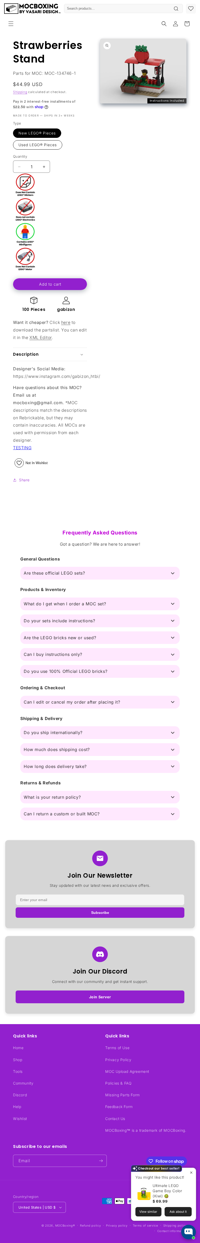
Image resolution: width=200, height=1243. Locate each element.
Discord (20, 1095)
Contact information (172, 1231)
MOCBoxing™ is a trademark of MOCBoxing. (145, 1130)
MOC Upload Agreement (127, 1071)
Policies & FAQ (118, 1083)
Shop (17, 1059)
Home (18, 1047)
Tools (18, 1071)
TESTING (22, 447)
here (65, 322)
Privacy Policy (118, 1059)
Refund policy (90, 1225)
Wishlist (20, 1118)
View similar (148, 1212)
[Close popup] (191, 1173)
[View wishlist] (191, 9)
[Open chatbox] (188, 1232)
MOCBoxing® (65, 1225)
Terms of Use (117, 1047)
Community (23, 1083)
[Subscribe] (101, 1161)
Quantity (20, 156)
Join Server (100, 997)
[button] (11, 23)
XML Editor (40, 337)
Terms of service (145, 1225)
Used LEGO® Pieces (37, 145)
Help (17, 1106)
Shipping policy (175, 1225)
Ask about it (178, 1212)
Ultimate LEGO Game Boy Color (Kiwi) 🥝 (167, 1190)
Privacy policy (117, 1225)
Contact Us (115, 1118)
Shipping (20, 92)
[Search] (176, 8)
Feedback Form (119, 1106)
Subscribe (100, 912)
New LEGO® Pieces (37, 133)
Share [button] (24, 480)
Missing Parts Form (122, 1095)
